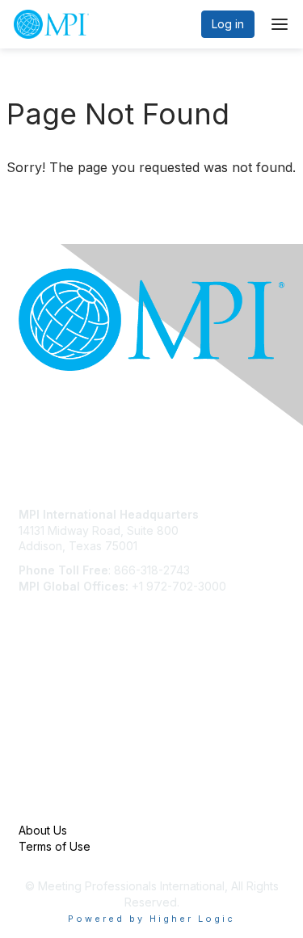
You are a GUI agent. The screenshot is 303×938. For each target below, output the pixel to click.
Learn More (49, 723)
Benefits (40, 708)
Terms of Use (54, 846)
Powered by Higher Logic (151, 918)
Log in (228, 24)
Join (30, 692)
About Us (43, 830)
